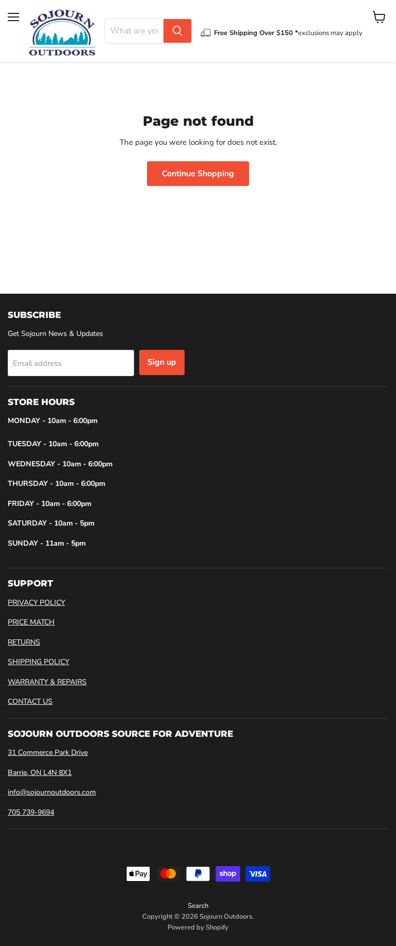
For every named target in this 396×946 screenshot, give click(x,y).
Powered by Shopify (198, 927)
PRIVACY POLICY (36, 602)
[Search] (177, 31)
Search (198, 905)
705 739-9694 (31, 812)
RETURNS (24, 642)
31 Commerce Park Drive (48, 752)
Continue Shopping (198, 173)
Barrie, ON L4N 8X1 (40, 773)
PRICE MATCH (31, 622)
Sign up (161, 362)
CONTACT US (30, 701)
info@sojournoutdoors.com (52, 792)
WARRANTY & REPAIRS (47, 682)
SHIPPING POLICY (38, 662)
